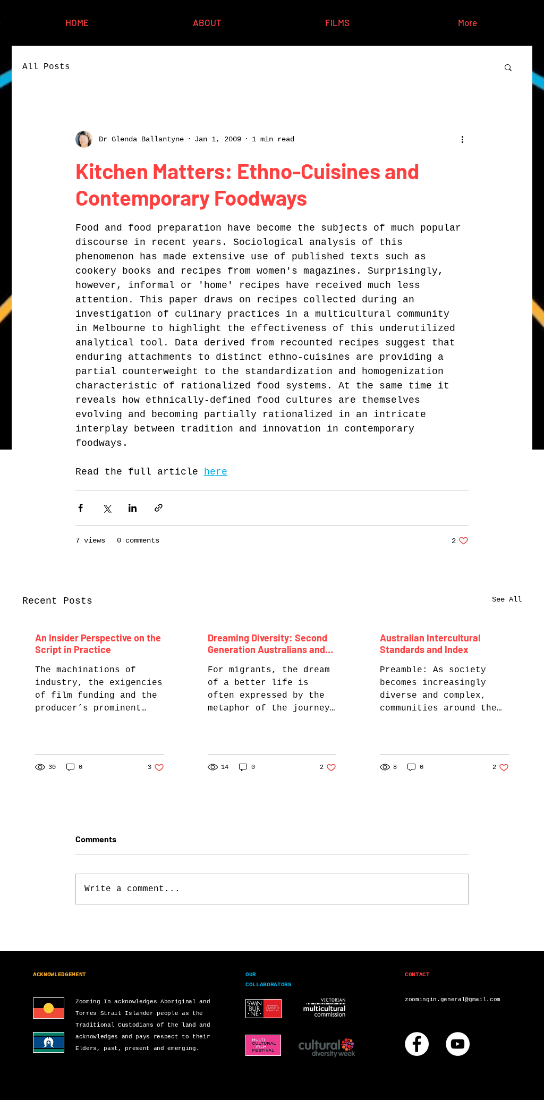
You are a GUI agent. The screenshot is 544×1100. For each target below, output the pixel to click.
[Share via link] (159, 508)
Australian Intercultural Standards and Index (430, 643)
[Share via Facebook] (80, 508)
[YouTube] (458, 1044)
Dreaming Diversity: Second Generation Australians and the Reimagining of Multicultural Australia (267, 643)
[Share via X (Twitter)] (106, 508)
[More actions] (462, 139)
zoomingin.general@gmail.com (452, 999)
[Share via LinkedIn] (133, 508)
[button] (508, 67)
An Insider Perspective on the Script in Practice (98, 643)
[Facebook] (417, 1044)
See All (507, 599)
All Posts (46, 67)
